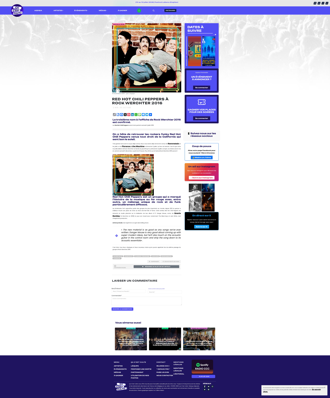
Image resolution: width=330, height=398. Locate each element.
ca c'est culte (117, 256)
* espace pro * (163, 369)
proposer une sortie (141, 369)
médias (117, 372)
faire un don (162, 372)
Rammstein (173, 144)
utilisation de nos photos (140, 377)
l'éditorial (179, 374)
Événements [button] (80, 10)
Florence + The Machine (142, 256)
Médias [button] (102, 10)
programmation (166, 256)
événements (120, 369)
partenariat (137, 372)
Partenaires (170, 10)
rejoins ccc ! (163, 366)
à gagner (122, 10)
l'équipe (135, 366)
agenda (38, 10)
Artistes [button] (58, 10)
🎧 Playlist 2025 (203, 376)
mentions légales (178, 369)
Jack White (155, 256)
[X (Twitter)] (326, 3)
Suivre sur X (201, 227)
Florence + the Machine (133, 146)
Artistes (118, 366)
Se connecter (201, 88)
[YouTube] (319, 3)
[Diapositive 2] (215, 34)
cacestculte (129, 256)
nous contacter (164, 375)
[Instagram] (322, 3)
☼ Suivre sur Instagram (202, 178)
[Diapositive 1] (214, 34)
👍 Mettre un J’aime (201, 157)
